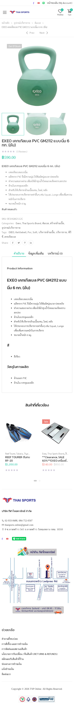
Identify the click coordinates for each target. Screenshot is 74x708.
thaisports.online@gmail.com (19, 525)
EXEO (11, 232)
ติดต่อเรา (6, 674)
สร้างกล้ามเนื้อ (57, 223)
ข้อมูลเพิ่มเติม (36, 253)
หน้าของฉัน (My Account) (59, 2)
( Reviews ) (21, 151)
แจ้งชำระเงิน (8, 668)
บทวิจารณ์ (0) (55, 253)
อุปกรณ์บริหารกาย (22, 22)
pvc (29, 232)
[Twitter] (18, 242)
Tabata (19, 453)
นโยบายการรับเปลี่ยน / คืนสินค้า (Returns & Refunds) (29, 653)
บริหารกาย (61, 232)
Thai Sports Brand (31, 223)
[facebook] (33, 2)
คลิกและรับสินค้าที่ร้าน (13, 658)
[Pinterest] (24, 242)
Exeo (18, 223)
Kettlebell (21, 232)
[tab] (19, 253)
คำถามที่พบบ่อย (10, 638)
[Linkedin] (30, 242)
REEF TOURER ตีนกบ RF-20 (17, 459)
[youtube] (39, 2)
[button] (35, 480)
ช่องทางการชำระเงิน (12, 663)
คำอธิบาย (19, 253)
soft (35, 232)
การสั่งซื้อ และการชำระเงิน (15, 643)
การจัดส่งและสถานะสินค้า (14, 648)
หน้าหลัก (5, 22)
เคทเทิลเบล (10, 236)
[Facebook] (12, 242)
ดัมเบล (38, 22)
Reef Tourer (10, 453)
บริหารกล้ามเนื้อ (47, 232)
